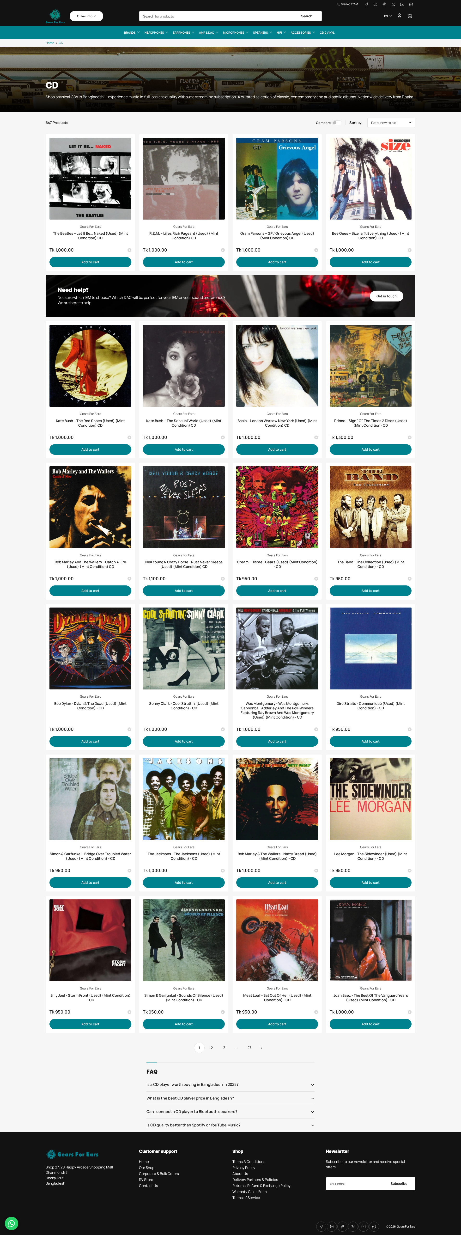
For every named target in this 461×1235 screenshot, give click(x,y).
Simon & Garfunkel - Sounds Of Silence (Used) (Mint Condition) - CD (183, 997)
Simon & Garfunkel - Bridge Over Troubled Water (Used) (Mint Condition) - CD (90, 856)
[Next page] (262, 1048)
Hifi (279, 33)
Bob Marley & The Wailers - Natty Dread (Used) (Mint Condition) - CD (277, 856)
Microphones (233, 33)
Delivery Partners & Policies (255, 1179)
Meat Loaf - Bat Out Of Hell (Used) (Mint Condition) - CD (277, 997)
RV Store (146, 1179)
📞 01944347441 (347, 4)
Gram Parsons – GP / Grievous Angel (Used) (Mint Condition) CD (277, 235)
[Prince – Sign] (371, 366)
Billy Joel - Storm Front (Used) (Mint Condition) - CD (90, 997)
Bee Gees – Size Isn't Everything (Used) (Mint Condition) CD (370, 235)
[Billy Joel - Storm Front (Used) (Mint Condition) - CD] (90, 940)
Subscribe (399, 1183)
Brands (130, 33)
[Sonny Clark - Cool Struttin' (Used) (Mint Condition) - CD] (184, 648)
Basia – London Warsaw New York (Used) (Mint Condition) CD (277, 423)
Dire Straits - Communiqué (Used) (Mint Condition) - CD (371, 706)
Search (306, 16)
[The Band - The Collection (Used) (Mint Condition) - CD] (371, 507)
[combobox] (230, 16)
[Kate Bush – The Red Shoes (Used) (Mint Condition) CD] (90, 366)
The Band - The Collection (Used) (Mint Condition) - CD (370, 564)
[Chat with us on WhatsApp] (11, 1223)
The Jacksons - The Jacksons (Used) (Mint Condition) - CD (184, 856)
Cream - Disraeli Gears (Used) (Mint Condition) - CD (277, 564)
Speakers (260, 33)
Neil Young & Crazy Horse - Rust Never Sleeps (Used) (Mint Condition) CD (184, 564)
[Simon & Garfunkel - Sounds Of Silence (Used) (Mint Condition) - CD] (184, 940)
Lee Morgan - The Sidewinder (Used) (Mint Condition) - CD (370, 856)
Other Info (84, 16)
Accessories (301, 33)
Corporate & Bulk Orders (159, 1173)
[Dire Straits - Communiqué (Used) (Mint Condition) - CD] (371, 648)
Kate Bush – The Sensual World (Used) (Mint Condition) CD (183, 423)
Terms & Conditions (248, 1161)
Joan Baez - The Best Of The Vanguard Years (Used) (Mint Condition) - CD (371, 997)
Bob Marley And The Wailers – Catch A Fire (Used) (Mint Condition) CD (90, 564)
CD (61, 43)
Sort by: (356, 122)
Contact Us (148, 1185)
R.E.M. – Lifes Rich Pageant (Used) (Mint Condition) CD (183, 235)
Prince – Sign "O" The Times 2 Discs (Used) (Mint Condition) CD (370, 423)
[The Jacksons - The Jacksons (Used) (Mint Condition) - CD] (184, 799)
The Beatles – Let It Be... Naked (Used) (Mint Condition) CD (90, 235)
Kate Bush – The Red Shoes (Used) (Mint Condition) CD (90, 423)
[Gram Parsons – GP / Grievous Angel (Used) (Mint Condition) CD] (277, 179)
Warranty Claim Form (249, 1191)
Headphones (154, 33)
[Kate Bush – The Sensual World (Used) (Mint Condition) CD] (184, 366)
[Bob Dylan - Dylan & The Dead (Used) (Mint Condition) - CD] (90, 648)
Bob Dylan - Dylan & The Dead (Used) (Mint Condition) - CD (90, 706)
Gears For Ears (90, 226)
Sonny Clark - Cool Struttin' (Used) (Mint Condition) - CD (183, 706)
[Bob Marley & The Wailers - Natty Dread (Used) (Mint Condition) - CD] (277, 799)
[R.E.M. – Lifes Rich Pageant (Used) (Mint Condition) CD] (184, 179)
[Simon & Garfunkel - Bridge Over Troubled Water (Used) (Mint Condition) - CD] (90, 799)
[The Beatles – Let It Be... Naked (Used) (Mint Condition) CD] (90, 179)
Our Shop (146, 1167)
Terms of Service (246, 1197)
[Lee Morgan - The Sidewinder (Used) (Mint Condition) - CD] (371, 799)
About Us (240, 1173)
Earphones (181, 33)
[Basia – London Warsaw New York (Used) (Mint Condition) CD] (277, 366)
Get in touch (386, 296)
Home (50, 43)
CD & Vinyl (327, 33)
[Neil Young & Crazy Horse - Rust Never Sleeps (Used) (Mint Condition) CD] (184, 507)
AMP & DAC (206, 33)
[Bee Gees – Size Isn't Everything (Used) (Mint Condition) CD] (371, 179)
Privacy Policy (243, 1167)
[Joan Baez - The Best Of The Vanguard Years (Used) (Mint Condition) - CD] (371, 940)
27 (249, 1047)
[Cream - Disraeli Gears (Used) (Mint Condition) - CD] (277, 507)
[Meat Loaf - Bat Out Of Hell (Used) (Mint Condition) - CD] (277, 940)
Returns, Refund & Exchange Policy (261, 1185)
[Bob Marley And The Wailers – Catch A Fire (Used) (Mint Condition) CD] (90, 507)
